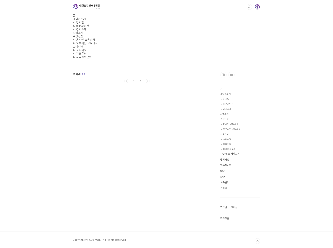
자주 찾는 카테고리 (230, 153)
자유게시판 (226, 165)
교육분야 (224, 182)
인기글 (234, 207)
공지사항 (224, 159)
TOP (257, 241)
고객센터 (78, 46)
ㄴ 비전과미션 (81, 26)
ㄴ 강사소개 (80, 29)
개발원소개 (79, 19)
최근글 (223, 207)
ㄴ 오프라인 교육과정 (85, 43)
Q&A (222, 171)
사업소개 (78, 33)
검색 (249, 7)
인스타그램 (223, 75)
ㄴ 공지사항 (80, 50)
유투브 (231, 75)
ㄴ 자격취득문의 (82, 57)
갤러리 (223, 188)
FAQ (222, 176)
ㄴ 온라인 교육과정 (84, 39)
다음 (148, 81)
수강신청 (78, 36)
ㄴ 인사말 (78, 22)
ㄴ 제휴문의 (80, 53)
